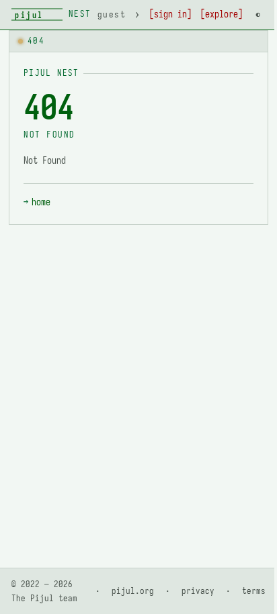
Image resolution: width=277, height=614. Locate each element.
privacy (198, 591)
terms (254, 591)
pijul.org (133, 591)
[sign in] (170, 14)
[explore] (221, 14)
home (41, 202)
